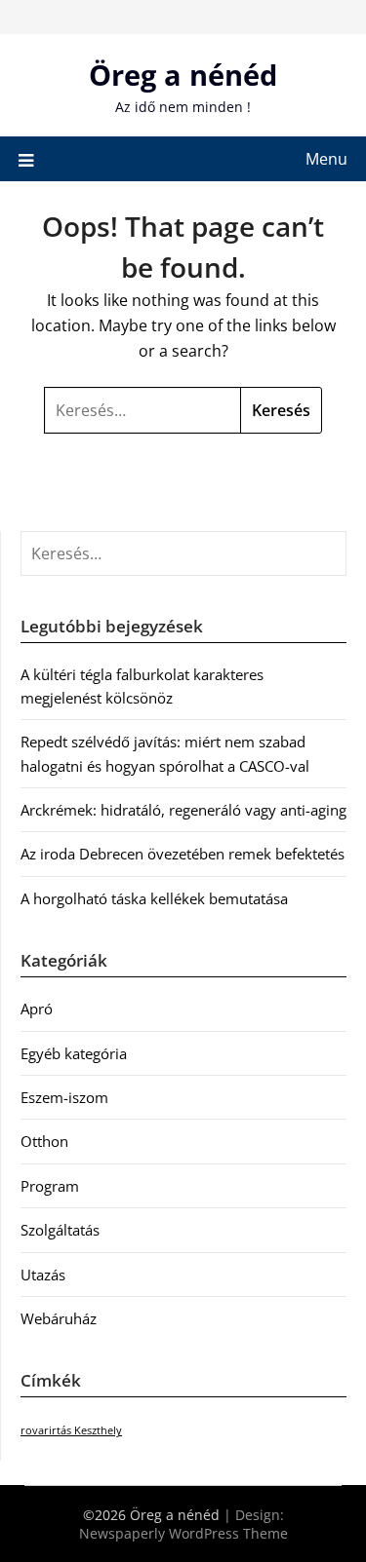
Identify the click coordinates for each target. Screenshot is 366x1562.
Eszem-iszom (64, 1097)
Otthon (44, 1141)
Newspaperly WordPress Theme (183, 1533)
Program (49, 1186)
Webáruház (58, 1318)
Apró (36, 1008)
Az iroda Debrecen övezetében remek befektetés (182, 853)
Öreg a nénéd (183, 75)
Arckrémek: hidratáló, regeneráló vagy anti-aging (183, 809)
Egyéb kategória (73, 1053)
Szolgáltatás (60, 1229)
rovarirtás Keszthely (71, 1430)
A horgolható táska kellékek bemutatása (154, 898)
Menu (326, 159)
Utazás (42, 1274)
